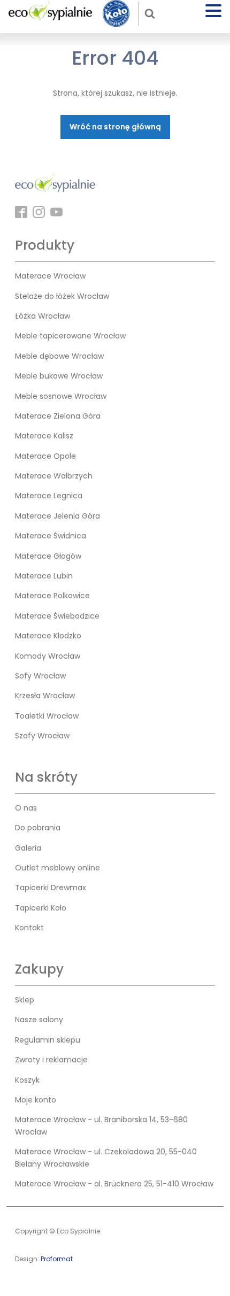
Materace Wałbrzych (54, 475)
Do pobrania (37, 827)
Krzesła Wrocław (45, 695)
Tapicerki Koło (40, 907)
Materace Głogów (48, 556)
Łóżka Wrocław (42, 316)
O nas (26, 808)
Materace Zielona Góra (58, 416)
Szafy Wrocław (42, 735)
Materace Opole (45, 456)
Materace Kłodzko (48, 635)
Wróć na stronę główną (115, 126)
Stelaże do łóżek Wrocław (62, 296)
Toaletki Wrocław (47, 716)
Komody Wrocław (47, 656)
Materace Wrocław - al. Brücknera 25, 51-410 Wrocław (114, 1183)
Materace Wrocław (50, 276)
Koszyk (27, 1080)
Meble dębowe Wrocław (59, 356)
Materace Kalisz (44, 435)
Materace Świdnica (50, 535)
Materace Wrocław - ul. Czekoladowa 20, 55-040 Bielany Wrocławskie (106, 1157)
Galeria (28, 848)
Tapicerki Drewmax (50, 887)
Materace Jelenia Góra (57, 516)
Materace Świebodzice (57, 616)
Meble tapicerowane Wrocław (70, 335)
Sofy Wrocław (40, 675)
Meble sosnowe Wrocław (60, 396)
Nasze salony (39, 1019)
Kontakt (29, 927)
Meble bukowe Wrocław (59, 376)
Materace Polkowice (52, 595)
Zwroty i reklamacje (51, 1059)
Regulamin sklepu (47, 1040)
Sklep (24, 999)
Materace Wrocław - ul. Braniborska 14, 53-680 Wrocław (101, 1125)
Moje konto (35, 1099)
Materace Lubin (44, 575)
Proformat (57, 1258)
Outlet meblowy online (57, 867)
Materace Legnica (48, 495)
